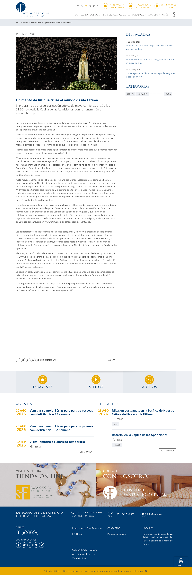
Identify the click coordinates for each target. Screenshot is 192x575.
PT (78, 6)
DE (93, 6)
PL (98, 6)
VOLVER (111, 360)
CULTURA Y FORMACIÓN (132, 15)
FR (90, 6)
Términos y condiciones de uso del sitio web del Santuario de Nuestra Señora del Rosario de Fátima (158, 539)
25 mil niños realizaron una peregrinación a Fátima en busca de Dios (151, 61)
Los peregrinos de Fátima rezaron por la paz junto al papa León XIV (150, 74)
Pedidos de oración (116, 533)
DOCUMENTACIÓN (158, 15)
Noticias (25, 22)
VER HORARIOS (167, 450)
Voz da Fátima (79, 558)
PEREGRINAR (110, 15)
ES (86, 6)
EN (82, 6)
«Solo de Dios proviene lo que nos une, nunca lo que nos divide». (149, 47)
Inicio (18, 22)
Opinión (130, 93)
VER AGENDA (86, 452)
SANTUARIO (81, 15)
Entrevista (142, 93)
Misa (115, 424)
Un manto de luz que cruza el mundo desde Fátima (51, 22)
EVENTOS (77, 533)
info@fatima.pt (154, 514)
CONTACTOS (113, 528)
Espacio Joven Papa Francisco (86, 528)
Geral (168, 93)
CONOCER (95, 15)
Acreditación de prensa (83, 554)
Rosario (116, 445)
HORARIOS (148, 528)
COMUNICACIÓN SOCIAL (84, 549)
